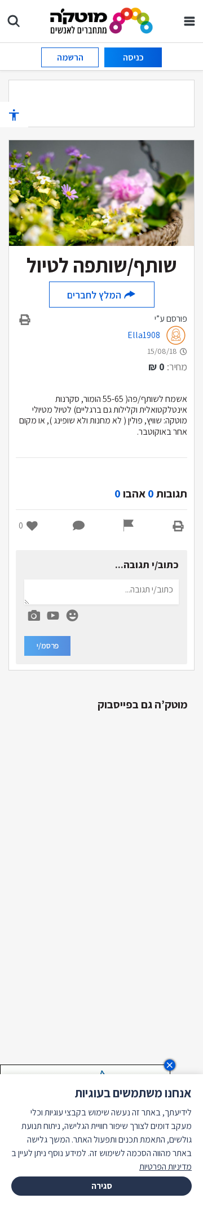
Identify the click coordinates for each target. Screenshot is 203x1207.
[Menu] (189, 20)
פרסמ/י (48, 646)
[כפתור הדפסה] (178, 526)
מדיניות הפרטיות (165, 1167)
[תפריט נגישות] (14, 114)
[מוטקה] (102, 20)
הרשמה (70, 57)
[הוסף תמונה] (33, 613)
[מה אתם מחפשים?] (13, 20)
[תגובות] (79, 526)
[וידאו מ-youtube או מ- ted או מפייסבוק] (53, 615)
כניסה (133, 57)
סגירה (101, 1186)
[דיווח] (128, 526)
